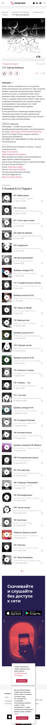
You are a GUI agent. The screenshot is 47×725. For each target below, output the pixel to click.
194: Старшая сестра (22, 345)
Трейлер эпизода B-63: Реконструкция (23, 271)
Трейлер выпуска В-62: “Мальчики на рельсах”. (23, 296)
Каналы (5, 12)
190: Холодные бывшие (24, 420)
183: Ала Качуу (19, 520)
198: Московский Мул (23, 258)
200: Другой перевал (22, 233)
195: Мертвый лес (21, 320)
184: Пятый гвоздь (21, 507)
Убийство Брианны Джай (24, 532)
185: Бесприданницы (22, 495)
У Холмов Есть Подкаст (20, 12)
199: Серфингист (20, 245)
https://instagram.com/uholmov (14, 154)
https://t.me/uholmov (10, 152)
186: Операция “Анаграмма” (25, 482)
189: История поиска (22, 433)
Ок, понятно (22, 718)
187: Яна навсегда (21, 470)
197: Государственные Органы (27, 283)
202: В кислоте (19, 208)
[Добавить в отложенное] (10, 73)
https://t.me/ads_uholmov (12, 177)
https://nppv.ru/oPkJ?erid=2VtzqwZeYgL (26, 132)
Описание (6, 83)
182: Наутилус (19, 545)
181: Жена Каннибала (23, 557)
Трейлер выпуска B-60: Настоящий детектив (23, 359)
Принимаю (22, 681)
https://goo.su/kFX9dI (17, 169)
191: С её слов (19, 395)
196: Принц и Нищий (22, 308)
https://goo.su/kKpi (15, 167)
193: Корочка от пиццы (23, 370)
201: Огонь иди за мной (23, 220)
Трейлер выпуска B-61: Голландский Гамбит (23, 334)
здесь (16, 714)
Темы (7, 697)
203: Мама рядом (21, 195)
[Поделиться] (17, 73)
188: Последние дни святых (25, 457)
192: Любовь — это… (22, 383)
